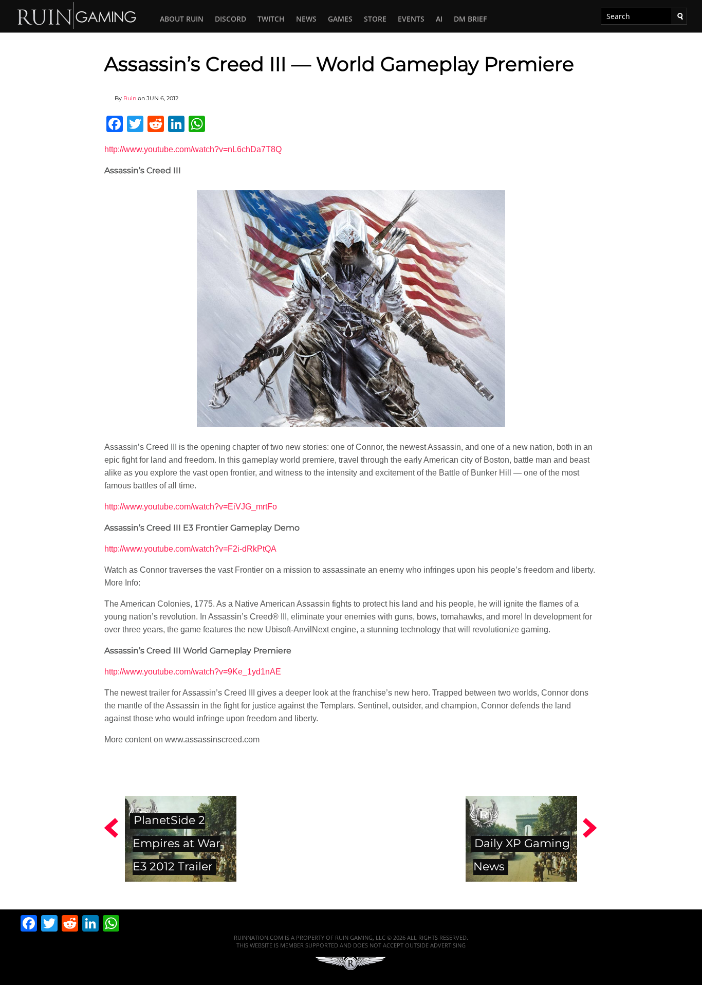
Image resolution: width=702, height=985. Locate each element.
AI (439, 19)
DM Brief (470, 19)
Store (375, 19)
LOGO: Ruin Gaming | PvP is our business (77, 15)
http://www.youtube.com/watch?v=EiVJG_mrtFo (190, 506)
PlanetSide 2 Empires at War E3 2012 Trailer (176, 843)
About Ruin (182, 19)
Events (411, 19)
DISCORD (230, 19)
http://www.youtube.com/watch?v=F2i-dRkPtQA (190, 548)
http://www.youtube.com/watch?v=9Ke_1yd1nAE (192, 671)
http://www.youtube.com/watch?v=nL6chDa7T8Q (193, 149)
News (306, 19)
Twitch (271, 19)
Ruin (129, 98)
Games (340, 19)
